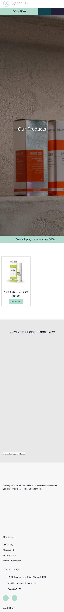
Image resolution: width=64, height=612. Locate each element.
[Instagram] (14, 598)
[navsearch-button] (43, 11)
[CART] (57, 11)
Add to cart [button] (16, 301)
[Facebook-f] (6, 598)
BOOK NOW (19, 11)
